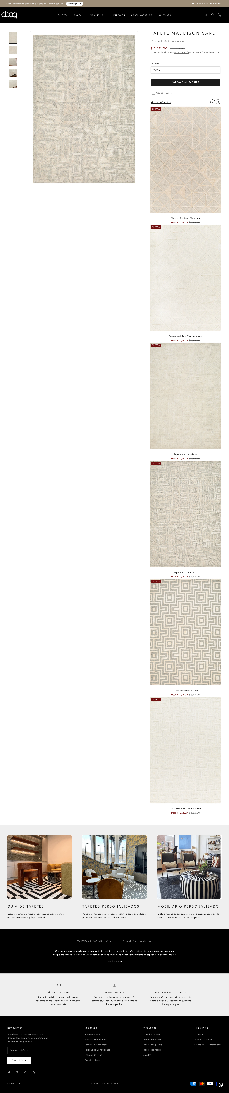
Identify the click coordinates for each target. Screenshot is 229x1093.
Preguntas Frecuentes (96, 1039)
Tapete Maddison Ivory (185, 454)
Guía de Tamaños (203, 1039)
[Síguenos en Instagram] (17, 1072)
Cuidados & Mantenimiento (208, 1044)
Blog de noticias (92, 1060)
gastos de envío (181, 52)
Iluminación (117, 15)
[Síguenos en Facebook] (9, 1072)
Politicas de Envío (93, 1055)
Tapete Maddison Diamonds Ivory (186, 336)
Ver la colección (161, 102)
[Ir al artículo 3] (13, 61)
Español (12, 1084)
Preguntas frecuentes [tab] (137, 941)
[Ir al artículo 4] (13, 72)
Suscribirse (19, 1060)
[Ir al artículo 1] (13, 37)
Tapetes (63, 15)
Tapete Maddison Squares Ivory (186, 808)
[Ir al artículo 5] (13, 84)
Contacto (164, 15)
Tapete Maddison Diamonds (185, 218)
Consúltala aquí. (115, 961)
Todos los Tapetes (152, 1034)
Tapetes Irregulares (152, 1044)
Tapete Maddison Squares (185, 690)
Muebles (147, 1055)
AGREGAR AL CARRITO (185, 82)
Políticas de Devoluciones (97, 1049)
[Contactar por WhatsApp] (221, 1085)
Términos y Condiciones (97, 1044)
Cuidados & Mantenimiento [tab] (94, 941)
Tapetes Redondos (152, 1039)
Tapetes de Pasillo (152, 1049)
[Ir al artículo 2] (13, 50)
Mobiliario (97, 15)
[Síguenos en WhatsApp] (33, 1072)
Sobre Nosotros (141, 15)
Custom (79, 15)
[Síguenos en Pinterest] (25, 1072)
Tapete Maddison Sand (185, 572)
